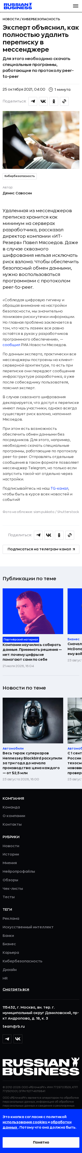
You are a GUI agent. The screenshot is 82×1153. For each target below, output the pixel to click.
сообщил (11, 345)
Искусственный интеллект (28, 927)
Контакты (12, 824)
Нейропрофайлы (19, 871)
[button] (75, 6)
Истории (11, 854)
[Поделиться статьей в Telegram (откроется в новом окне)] (32, 101)
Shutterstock (68, 511)
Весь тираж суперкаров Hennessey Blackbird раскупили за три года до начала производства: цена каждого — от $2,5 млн (32, 763)
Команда (11, 807)
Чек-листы (13, 888)
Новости (11, 19)
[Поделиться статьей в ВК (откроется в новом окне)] (43, 101)
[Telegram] (7, 1038)
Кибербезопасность (41, 19)
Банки (8, 936)
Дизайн (10, 970)
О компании (14, 816)
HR (5, 978)
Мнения (10, 863)
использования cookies (25, 1122)
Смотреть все (16, 989)
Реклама (11, 918)
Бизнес (9, 944)
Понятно (41, 1142)
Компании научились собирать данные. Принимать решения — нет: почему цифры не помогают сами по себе (32, 652)
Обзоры (10, 880)
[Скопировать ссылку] (64, 101)
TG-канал (59, 488)
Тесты (9, 897)
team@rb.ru (14, 1026)
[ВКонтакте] (18, 1038)
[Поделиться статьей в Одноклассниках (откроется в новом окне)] (53, 101)
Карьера (11, 952)
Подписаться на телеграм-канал (39, 549)
